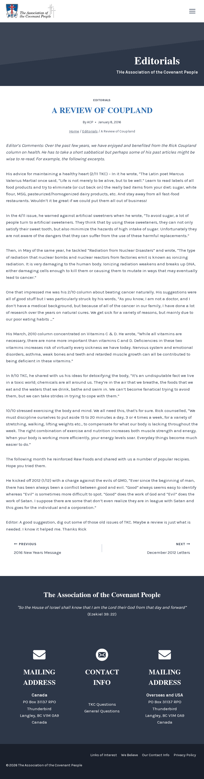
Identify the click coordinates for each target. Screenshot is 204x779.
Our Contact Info (155, 755)
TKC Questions (102, 704)
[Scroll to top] (191, 764)
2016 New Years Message (37, 548)
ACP (90, 122)
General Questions (102, 710)
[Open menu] (192, 11)
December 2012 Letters (168, 548)
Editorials (102, 100)
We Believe (129, 755)
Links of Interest (103, 755)
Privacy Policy (185, 755)
